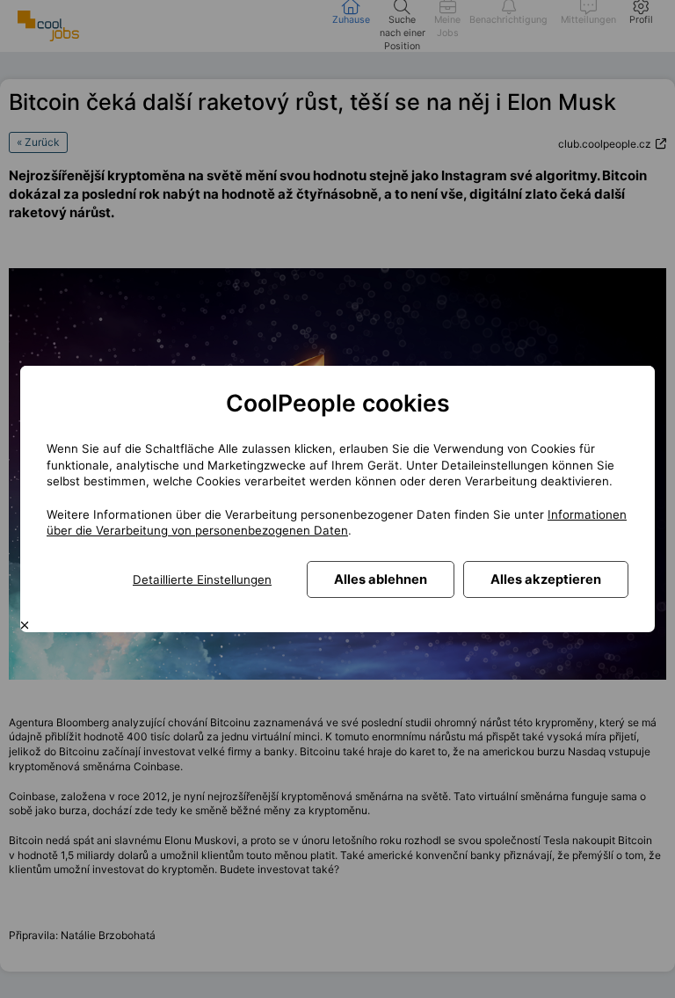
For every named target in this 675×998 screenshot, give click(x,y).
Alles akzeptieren (545, 579)
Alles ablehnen (380, 579)
